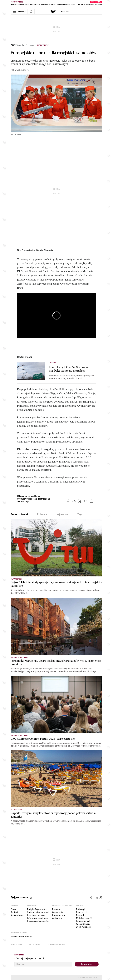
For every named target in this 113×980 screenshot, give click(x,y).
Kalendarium (34, 944)
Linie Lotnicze (42, 45)
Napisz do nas (17, 915)
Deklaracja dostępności (38, 921)
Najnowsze (62, 514)
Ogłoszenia (57, 912)
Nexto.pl (80, 915)
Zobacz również (19, 514)
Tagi (79, 514)
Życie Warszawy (83, 927)
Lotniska (52, 363)
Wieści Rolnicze (83, 924)
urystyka (64, 11)
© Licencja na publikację (29, 496)
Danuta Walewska (44, 250)
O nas (13, 909)
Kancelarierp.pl (83, 921)
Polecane (42, 514)
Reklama (56, 909)
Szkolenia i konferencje (21, 936)
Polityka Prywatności (36, 909)
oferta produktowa (56, 944)
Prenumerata (58, 915)
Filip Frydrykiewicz (26, 250)
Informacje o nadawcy (37, 918)
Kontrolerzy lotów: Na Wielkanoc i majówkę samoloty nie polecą (69, 369)
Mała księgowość (84, 918)
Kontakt (14, 912)
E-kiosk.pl (80, 909)
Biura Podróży (16, 579)
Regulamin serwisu (36, 915)
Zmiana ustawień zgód (38, 912)
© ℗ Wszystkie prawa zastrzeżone (33, 499)
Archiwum (57, 918)
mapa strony (16, 944)
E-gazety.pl (81, 912)
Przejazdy (30, 45)
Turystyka (20, 45)
